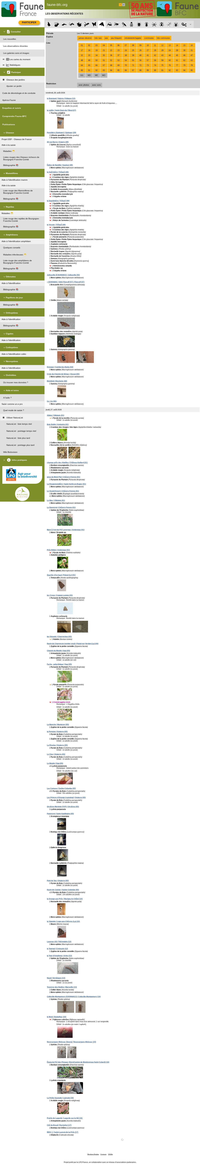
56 (140, 60)
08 (133, 45)
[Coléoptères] (146, 24)
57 (148, 60)
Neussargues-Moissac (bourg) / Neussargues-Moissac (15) (71, 1042)
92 (170, 70)
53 (118, 60)
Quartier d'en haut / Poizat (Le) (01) (61, 575)
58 (155, 60)
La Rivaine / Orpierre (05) (57, 745)
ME (96, 75)
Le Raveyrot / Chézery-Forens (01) (61, 507)
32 (82, 55)
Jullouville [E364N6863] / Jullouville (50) (63, 275)
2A (170, 50)
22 (111, 50)
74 (155, 65)
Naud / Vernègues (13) (56, 978)
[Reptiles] (71, 24)
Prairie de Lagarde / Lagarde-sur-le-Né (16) (64, 1118)
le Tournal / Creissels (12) (57, 949)
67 (104, 65)
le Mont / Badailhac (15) (56, 1017)
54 (126, 60)
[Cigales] (131, 24)
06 (118, 45)
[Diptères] (161, 24)
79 (192, 65)
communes (149, 38)
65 (89, 65)
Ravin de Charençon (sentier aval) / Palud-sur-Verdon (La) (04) (72, 644)
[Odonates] (86, 24)
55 (133, 60)
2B (177, 50)
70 (126, 65)
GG (81, 75)
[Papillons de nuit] (101, 24)
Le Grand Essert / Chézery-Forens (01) (63, 491)
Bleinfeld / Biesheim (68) (57, 381)
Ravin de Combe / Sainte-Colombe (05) (63, 890)
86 (126, 70)
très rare (98, 38)
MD (89, 75)
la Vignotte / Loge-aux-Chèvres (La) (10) (63, 921)
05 (111, 45)
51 (104, 60)
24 (126, 50)
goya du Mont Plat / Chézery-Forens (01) (63, 477)
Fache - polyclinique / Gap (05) (59, 664)
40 (140, 55)
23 (118, 50)
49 (89, 60)
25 (133, 50)
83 (104, 70)
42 (155, 55)
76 (170, 65)
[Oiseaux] (49, 24)
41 (148, 55)
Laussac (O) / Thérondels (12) (59, 942)
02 (89, 45)
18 (89, 50)
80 (82, 70)
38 (126, 55)
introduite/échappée (133, 38)
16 (192, 45)
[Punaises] (139, 24)
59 (162, 60)
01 (82, 45)
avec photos (84, 85)
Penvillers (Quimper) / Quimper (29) (61, 133)
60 (170, 60)
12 (162, 45)
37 (118, 55)
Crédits (110, 1154)
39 (133, 55)
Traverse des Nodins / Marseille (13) (62, 987)
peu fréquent (116, 38)
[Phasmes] (169, 24)
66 (96, 65)
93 (177, 70)
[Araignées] (176, 24)
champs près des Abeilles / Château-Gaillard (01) (67, 463)
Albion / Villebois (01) (55, 415)
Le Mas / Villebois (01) (56, 500)
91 (162, 70)
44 (170, 55)
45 (177, 55)
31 (192, 50)
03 (96, 45)
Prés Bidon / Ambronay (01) (58, 550)
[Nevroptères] (154, 24)
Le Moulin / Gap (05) (55, 763)
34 (96, 55)
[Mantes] (124, 24)
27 (148, 50)
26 (140, 50)
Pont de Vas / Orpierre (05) (58, 881)
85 (118, 70)
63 (192, 60)
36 (111, 55)
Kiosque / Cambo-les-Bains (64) (60, 367)
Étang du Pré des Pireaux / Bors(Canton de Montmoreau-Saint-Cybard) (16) (78, 1062)
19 (96, 50)
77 (177, 65)
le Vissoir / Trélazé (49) (56, 225)
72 (140, 65)
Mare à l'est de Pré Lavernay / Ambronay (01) (65, 530)
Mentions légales (93, 1154)
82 (96, 70)
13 (170, 45)
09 (140, 45)
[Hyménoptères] (116, 24)
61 (177, 60)
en (123, 4)
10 (148, 45)
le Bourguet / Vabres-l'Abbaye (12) (61, 98)
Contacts (103, 1154)
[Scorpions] (184, 24)
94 (184, 70)
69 (118, 65)
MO (103, 75)
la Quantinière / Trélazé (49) (58, 201)
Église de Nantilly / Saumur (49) (60, 165)
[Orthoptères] (109, 24)
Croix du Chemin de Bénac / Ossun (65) (63, 374)
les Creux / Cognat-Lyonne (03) (60, 595)
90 (155, 70)
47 (192, 55)
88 (140, 70)
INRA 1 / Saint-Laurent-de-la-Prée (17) (62, 1132)
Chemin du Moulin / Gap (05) (58, 651)
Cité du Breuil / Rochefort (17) (59, 1125)
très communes (163, 38)
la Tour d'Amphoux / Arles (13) (59, 956)
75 (162, 65)
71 (133, 65)
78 (184, 65)
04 (104, 45)
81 (89, 70)
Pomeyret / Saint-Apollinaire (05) (60, 814)
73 (148, 65)
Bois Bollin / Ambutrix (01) (58, 424)
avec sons (96, 85)
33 (89, 55)
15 (184, 45)
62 (184, 60)
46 (184, 55)
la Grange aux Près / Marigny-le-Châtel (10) (65, 899)
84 (111, 70)
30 (184, 50)
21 (104, 50)
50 (96, 60)
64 (82, 65)
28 (155, 50)
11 (155, 45)
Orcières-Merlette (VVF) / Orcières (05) (63, 807)
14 (177, 45)
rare (106, 38)
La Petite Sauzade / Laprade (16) (60, 1098)
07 (126, 45)
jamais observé (85, 38)
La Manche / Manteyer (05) (58, 725)
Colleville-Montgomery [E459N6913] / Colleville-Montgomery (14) (74, 997)
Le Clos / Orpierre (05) (56, 754)
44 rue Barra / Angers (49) (58, 142)
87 (133, 70)
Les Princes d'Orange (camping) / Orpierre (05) (66, 798)
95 (192, 70)
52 (111, 60)
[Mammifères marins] (64, 24)
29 (162, 50)
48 (82, 60)
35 (104, 55)
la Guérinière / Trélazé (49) (58, 172)
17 (82, 50)
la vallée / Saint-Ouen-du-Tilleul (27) (61, 110)
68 (111, 65)
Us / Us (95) (52, 401)
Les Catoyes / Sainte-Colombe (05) (61, 788)
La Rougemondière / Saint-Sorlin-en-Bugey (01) (66, 484)
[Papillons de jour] (94, 24)
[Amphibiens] (79, 24)
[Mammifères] (56, 24)
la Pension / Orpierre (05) (57, 732)
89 (148, 70)
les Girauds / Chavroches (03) (59, 637)
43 (162, 55)
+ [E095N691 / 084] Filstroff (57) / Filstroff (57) (65, 282)
